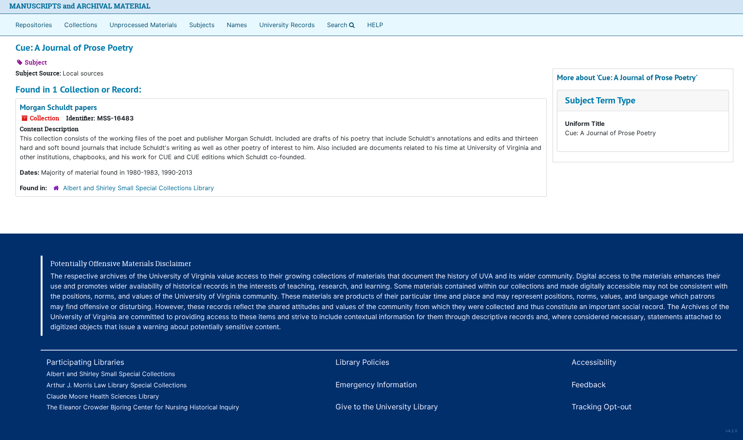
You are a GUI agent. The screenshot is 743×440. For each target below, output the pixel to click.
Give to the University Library (387, 406)
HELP (375, 25)
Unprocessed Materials (143, 25)
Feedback (589, 384)
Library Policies (362, 362)
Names (237, 25)
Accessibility (594, 362)
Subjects (201, 25)
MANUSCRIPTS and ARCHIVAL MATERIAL (80, 6)
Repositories (33, 25)
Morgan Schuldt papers (58, 107)
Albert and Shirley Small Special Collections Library (138, 188)
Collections (80, 25)
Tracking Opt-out (602, 406)
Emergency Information (376, 384)
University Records (287, 25)
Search (342, 25)
